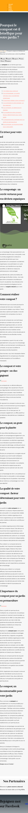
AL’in (22, 789)
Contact (11, 10)
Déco (10, 5)
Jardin (10, 9)
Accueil (11, 4)
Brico (10, 7)
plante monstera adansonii (15, 786)
